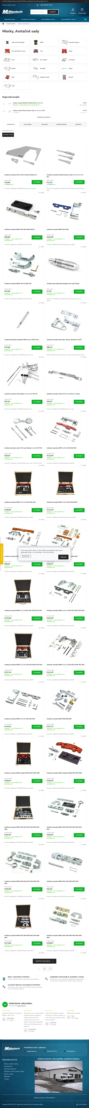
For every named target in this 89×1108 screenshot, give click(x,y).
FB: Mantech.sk (71, 1051)
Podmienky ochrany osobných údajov (14, 1071)
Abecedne (78, 124)
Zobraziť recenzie (21, 1006)
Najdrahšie (44, 124)
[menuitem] (10, 19)
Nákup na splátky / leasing (8, 5)
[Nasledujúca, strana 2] (44, 968)
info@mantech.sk (31, 1051)
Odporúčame (11, 124)
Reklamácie (7, 1076)
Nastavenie (25, 556)
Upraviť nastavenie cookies (36, 1104)
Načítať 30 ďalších (43, 961)
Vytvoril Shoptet (83, 1104)
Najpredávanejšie (61, 124)
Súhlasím (63, 557)
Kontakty (6, 1079)
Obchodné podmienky (10, 1069)
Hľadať (53, 12)
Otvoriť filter (8, 135)
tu (53, 552)
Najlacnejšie (27, 124)
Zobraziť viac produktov (43, 117)
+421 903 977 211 (52, 1051)
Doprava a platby (8, 1074)
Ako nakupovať (8, 1066)
